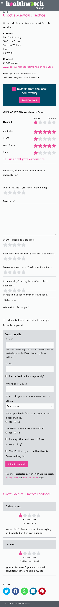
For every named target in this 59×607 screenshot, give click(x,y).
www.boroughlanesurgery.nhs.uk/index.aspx (28, 67)
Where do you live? (16, 384)
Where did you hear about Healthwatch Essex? (28, 398)
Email (9, 339)
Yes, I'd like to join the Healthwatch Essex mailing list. (27, 454)
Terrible (5, 192)
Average (14, 192)
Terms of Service (30, 478)
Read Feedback (29, 100)
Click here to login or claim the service (21, 78)
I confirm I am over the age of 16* (24, 429)
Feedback (9, 201)
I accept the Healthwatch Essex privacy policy (25, 442)
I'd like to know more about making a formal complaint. (26, 323)
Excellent (23, 192)
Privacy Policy (11, 478)
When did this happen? (16, 307)
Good (19, 192)
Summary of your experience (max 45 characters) (24, 173)
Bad (10, 192)
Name (8, 364)
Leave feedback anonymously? (26, 376)
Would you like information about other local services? (28, 416)
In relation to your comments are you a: (25, 295)
